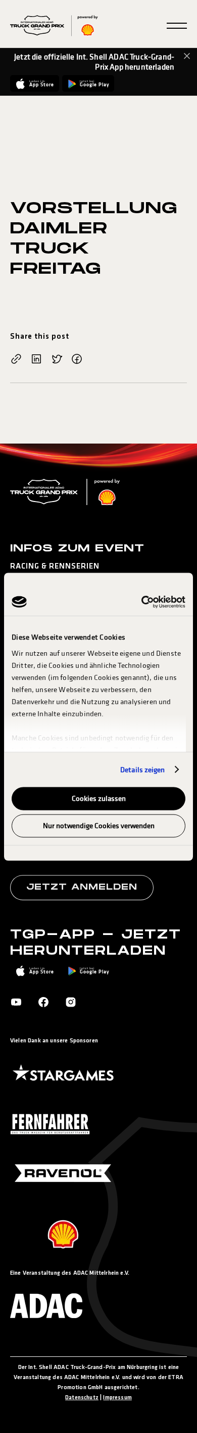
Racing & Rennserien (55, 567)
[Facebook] (77, 359)
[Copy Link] (16, 359)
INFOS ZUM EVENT (77, 548)
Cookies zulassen (99, 798)
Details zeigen (142, 769)
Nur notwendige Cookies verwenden (99, 825)
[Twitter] (57, 359)
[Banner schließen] (187, 56)
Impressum (117, 1398)
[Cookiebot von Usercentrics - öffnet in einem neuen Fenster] (141, 601)
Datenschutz (81, 1398)
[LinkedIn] (36, 359)
